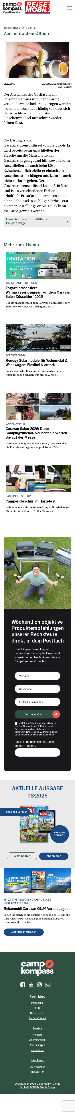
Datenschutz (37, 1013)
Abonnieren (53, 856)
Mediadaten (37, 1050)
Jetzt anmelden (34, 714)
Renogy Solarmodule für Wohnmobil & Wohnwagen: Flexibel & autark (37, 363)
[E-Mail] (48, 985)
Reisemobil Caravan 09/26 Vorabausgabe (37, 909)
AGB (37, 1008)
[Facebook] (22, 985)
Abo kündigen (37, 1045)
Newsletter (37, 1072)
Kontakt (37, 1035)
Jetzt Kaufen (22, 856)
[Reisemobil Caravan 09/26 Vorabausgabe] (37, 880)
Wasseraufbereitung (21, 283)
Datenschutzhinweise (43, 734)
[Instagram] (39, 985)
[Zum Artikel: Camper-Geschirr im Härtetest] (38, 478)
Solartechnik (16, 355)
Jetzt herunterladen (23, 932)
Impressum (37, 1003)
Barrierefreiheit (37, 1018)
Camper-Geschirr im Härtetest (31, 502)
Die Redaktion (37, 1067)
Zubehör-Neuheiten (14, 28)
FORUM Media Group (42, 1087)
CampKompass (16, 424)
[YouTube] (31, 985)
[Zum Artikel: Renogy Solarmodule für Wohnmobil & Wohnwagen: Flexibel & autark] (38, 337)
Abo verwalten (37, 1040)
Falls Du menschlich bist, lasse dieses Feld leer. (35, 743)
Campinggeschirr (18, 496)
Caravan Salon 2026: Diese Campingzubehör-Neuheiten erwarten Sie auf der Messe (36, 433)
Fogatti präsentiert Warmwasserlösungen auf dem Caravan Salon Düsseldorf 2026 (38, 293)
